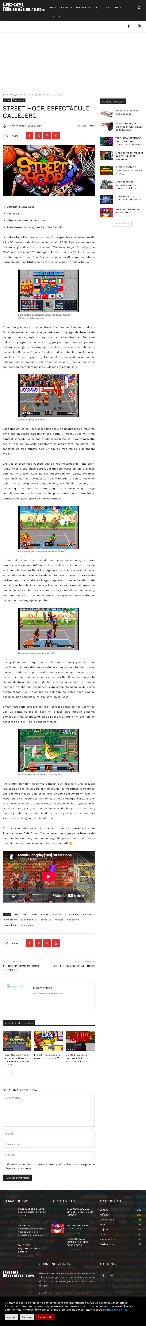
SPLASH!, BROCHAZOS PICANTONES (127, 211)
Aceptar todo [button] (45, 1317)
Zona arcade (18, 100)
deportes (86, 914)
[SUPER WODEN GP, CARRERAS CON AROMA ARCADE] (106, 170)
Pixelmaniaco (18, 125)
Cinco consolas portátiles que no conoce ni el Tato (125, 185)
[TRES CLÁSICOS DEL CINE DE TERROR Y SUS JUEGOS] (57, 1211)
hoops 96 (46, 919)
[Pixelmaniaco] (5, 126)
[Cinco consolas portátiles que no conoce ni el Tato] (106, 184)
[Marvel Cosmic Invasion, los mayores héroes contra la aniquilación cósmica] (17, 1041)
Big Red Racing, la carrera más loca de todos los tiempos (78, 1058)
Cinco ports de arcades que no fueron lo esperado (129, 156)
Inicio (5, 94)
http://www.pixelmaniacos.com (48, 993)
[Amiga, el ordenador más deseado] (106, 113)
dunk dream (10, 919)
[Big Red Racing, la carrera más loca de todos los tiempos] (80, 1041)
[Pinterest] (47, 135)
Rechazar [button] (27, 1317)
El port (38, 1049)
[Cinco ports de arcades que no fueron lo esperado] (106, 155)
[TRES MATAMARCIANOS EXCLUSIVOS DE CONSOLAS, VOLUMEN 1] (106, 141)
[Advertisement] (73, 60)
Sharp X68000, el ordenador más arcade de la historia (129, 126)
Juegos (14, 94)
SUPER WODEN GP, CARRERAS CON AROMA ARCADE (128, 170)
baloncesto (58, 914)
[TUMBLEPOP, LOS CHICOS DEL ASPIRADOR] (106, 199)
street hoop (10, 925)
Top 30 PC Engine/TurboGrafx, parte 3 (29, 1248)
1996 (34, 914)
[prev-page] (5, 1073)
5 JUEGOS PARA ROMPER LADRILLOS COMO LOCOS (78, 1242)
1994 (16, 914)
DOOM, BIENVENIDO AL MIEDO (74, 966)
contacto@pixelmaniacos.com (72, 1293)
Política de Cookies (115, 1309)
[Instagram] (139, 26)
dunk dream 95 (29, 919)
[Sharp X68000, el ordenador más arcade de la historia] (106, 126)
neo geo (59, 919)
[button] (138, 7)
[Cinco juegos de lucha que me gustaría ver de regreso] (9, 1211)
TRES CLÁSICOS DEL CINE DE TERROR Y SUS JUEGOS (80, 1212)
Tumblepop (83, 247)
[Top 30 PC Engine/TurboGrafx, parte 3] (9, 1248)
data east (73, 914)
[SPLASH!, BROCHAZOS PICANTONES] (106, 212)
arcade (44, 914)
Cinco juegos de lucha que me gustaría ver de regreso (32, 1212)
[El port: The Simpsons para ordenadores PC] (48, 1041)
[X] (38, 135)
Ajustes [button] (11, 1317)
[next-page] (11, 1073)
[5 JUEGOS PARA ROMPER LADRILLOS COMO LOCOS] (57, 1242)
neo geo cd (73, 919)
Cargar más (120, 223)
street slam (26, 925)
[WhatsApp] (56, 135)
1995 (25, 914)
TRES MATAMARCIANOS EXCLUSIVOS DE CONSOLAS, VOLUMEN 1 (128, 141)
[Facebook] (128, 26)
